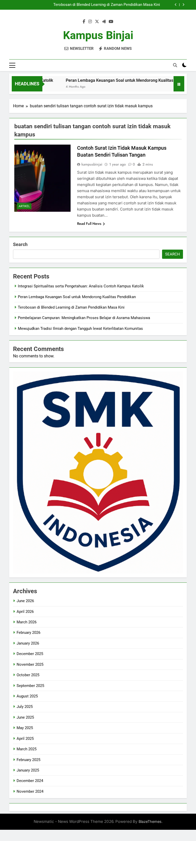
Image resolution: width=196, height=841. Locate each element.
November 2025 (30, 664)
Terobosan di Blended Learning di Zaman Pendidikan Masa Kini (106, 5)
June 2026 (25, 601)
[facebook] (84, 22)
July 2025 (25, 706)
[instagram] (90, 22)
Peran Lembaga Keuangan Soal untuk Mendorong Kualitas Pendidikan (118, 80)
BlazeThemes (150, 821)
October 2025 (28, 675)
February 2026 (28, 632)
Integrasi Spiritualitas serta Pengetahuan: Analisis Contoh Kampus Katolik (81, 286)
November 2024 (30, 791)
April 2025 (25, 738)
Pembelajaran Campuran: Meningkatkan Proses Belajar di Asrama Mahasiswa (84, 318)
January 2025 (28, 770)
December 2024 (30, 780)
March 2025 (26, 749)
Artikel (24, 206)
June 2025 (25, 717)
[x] (97, 22)
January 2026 (28, 643)
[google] (104, 22)
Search (20, 244)
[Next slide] (183, 5)
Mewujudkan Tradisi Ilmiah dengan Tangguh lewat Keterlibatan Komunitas (80, 328)
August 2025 (27, 696)
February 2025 (28, 759)
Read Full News (89, 223)
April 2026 (25, 611)
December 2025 (30, 653)
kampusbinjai (91, 164)
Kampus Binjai (98, 35)
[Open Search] (175, 65)
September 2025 (30, 685)
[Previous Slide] (175, 5)
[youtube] (111, 22)
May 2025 (25, 728)
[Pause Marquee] (179, 83)
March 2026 (26, 622)
